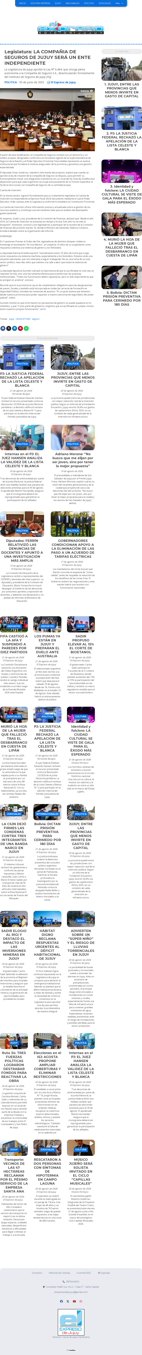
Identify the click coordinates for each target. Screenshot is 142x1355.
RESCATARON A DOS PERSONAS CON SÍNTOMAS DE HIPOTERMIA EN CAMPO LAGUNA (47, 1171)
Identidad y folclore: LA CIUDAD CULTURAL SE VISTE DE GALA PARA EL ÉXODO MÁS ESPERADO (81, 740)
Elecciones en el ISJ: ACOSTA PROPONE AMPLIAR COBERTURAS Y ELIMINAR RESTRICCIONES (47, 1065)
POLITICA (89, 3)
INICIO (22, 3)
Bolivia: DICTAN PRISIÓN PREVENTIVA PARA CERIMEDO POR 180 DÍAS (47, 834)
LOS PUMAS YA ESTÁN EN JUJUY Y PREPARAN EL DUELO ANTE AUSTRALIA (47, 646)
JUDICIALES (105, 3)
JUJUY (58, 3)
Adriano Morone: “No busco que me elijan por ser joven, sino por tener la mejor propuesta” (72, 460)
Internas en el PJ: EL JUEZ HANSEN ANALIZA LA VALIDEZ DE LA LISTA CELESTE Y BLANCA (22, 460)
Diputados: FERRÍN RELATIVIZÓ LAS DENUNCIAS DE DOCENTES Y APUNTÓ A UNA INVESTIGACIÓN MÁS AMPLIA (22, 551)
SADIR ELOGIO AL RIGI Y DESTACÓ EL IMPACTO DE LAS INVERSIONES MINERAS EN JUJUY (13, 945)
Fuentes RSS (84, 1273)
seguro (35, 318)
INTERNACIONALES (47, 814)
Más (118, 3)
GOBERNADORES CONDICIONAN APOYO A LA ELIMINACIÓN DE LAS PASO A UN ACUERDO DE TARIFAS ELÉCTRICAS (72, 549)
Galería (85, 90)
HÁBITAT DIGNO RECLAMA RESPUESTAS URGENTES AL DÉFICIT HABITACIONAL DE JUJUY (47, 945)
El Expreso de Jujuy (63, 82)
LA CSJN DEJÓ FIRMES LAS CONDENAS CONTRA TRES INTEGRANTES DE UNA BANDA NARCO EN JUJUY (14, 838)
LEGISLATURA (23, 318)
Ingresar (105, 1273)
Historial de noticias (59, 1273)
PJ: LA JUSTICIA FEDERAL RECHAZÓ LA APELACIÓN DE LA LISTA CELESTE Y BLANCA (22, 380)
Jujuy (11, 318)
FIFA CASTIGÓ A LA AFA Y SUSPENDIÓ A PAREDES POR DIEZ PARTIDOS (14, 644)
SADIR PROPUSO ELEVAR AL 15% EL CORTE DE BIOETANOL (81, 644)
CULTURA (80, 716)
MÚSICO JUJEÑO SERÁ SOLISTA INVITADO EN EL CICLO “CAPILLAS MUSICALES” (81, 1171)
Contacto (37, 1273)
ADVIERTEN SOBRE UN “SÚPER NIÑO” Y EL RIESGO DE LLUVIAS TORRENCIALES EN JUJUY (81, 943)
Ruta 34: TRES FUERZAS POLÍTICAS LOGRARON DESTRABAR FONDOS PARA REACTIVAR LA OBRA (14, 1067)
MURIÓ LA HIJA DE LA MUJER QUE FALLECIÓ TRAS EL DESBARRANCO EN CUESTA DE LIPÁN (14, 738)
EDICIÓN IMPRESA (40, 3)
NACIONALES (72, 3)
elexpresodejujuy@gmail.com (71, 1292)
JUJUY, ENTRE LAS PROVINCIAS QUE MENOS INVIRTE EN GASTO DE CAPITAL (73, 380)
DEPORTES (14, 626)
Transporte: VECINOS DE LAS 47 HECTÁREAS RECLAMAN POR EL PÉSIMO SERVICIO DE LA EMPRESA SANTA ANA (14, 1175)
